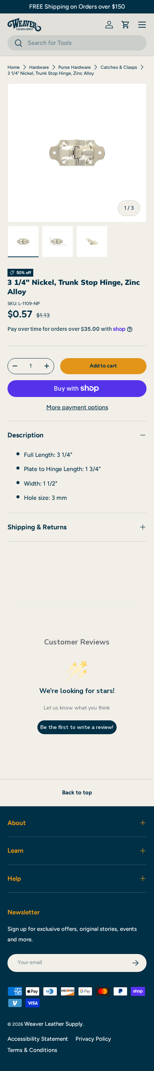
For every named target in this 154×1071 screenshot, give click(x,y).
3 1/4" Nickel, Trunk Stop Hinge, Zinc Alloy (50, 73)
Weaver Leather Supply (53, 1024)
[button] (125, 24)
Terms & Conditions (32, 1050)
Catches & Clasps (119, 67)
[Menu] (142, 24)
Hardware (39, 67)
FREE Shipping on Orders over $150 (77, 6)
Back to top (77, 792)
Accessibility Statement (37, 1038)
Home (13, 67)
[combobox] (77, 42)
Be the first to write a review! (76, 727)
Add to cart (103, 366)
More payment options (77, 407)
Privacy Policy (93, 1038)
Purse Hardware (74, 67)
